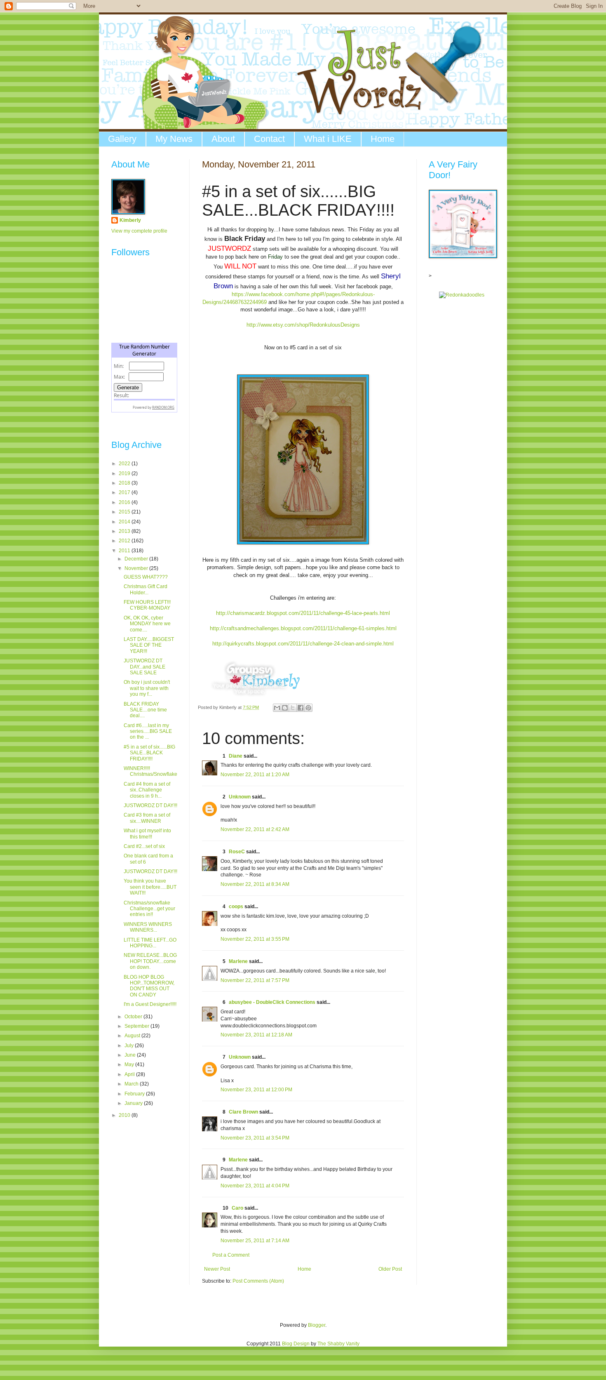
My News (174, 139)
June (130, 1055)
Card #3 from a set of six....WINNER (147, 818)
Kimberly (130, 220)
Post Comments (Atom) (258, 1281)
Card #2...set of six (144, 846)
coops (236, 906)
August (132, 1036)
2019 (125, 473)
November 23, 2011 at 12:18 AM (256, 1035)
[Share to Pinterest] (308, 708)
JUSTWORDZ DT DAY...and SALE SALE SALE (144, 667)
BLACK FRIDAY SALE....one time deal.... (145, 710)
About (223, 139)
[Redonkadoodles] (461, 295)
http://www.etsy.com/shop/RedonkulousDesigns (303, 325)
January (134, 1103)
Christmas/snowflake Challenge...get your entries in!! (149, 909)
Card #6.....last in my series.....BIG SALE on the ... (148, 731)
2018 (125, 483)
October (133, 1017)
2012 (125, 541)
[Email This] (277, 708)
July (129, 1045)
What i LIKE (328, 139)
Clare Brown (243, 1112)
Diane (235, 756)
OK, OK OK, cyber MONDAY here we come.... (147, 624)
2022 (125, 463)
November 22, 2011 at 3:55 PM (255, 939)
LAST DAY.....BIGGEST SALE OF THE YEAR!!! (149, 645)
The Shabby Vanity (338, 1344)
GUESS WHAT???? (146, 577)
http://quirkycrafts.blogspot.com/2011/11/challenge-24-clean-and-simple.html (303, 644)
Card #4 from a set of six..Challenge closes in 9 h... (147, 790)
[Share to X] (293, 708)
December (136, 559)
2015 (125, 512)
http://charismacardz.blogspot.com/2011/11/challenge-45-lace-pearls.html (303, 613)
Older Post (390, 1269)
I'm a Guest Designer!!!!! (150, 1004)
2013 (125, 531)
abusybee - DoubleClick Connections (272, 1002)
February (135, 1094)
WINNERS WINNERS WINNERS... (148, 927)
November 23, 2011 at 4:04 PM (255, 1186)
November (136, 568)
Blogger (316, 1325)
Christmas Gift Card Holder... (145, 589)
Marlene (238, 961)
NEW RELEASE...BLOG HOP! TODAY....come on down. (150, 961)
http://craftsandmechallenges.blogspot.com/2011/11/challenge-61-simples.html (303, 628)
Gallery (122, 139)
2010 (125, 1115)
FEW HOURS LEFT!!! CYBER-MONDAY (147, 605)
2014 (125, 522)
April (130, 1074)
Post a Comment (230, 1255)
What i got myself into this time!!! (147, 833)
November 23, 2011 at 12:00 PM (256, 1090)
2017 (125, 492)
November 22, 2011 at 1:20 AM (255, 774)
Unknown (240, 797)
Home (383, 139)
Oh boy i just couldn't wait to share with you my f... (147, 688)
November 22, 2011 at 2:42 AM (255, 829)
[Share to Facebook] (300, 708)
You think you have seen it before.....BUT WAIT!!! (150, 887)
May (129, 1064)
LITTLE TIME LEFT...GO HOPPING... (150, 943)
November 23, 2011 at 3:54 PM (255, 1138)
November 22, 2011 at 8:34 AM (255, 884)
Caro (237, 1208)
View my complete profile (139, 231)
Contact (269, 139)
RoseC (237, 852)
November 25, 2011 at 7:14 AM (255, 1240)
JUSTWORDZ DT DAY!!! (150, 805)
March (132, 1084)
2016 (125, 502)
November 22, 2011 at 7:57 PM (255, 980)
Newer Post (217, 1269)
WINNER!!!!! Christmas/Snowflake (150, 771)
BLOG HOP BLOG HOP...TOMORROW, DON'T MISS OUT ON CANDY (149, 986)
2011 (125, 550)
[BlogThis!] (285, 708)
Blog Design (296, 1344)
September (137, 1026)
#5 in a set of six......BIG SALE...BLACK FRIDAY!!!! (149, 753)
